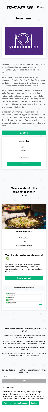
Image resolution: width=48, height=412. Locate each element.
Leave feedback (24, 164)
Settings (34, 403)
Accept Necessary (21, 403)
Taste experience (24, 157)
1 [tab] (24, 56)
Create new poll (24, 278)
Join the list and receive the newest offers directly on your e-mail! (24, 371)
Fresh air (29, 245)
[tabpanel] (24, 41)
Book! (24, 133)
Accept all (7, 403)
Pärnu (25, 150)
